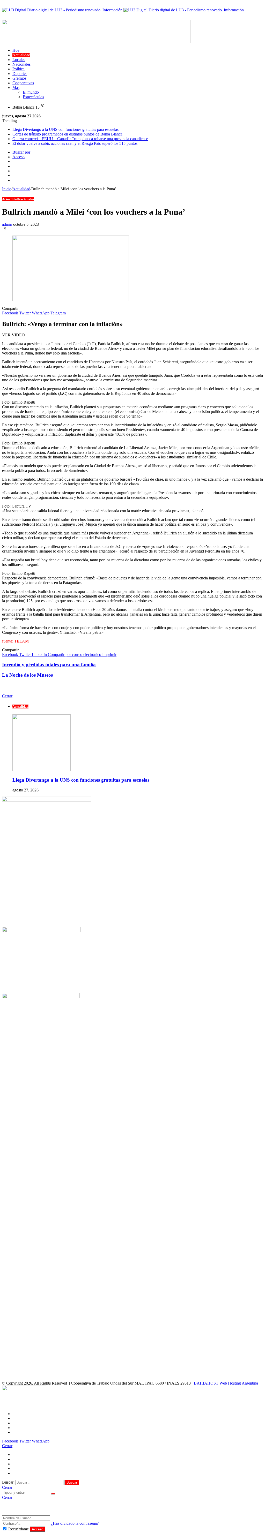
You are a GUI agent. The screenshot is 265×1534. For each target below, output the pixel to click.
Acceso (37, 1529)
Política (18, 69)
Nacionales (21, 64)
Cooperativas (23, 83)
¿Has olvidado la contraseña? (75, 1523)
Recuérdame (18, 1529)
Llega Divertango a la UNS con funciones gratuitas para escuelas (65, 129)
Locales (18, 59)
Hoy (16, 50)
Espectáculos (33, 97)
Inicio (6, 189)
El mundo (31, 92)
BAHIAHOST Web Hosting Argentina (226, 1383)
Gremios (19, 78)
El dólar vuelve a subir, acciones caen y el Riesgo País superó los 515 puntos (74, 143)
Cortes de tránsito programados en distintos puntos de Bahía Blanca (67, 134)
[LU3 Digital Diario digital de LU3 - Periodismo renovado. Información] (123, 10)
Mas (15, 87)
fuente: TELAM (15, 641)
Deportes (19, 73)
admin (7, 224)
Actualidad (21, 55)
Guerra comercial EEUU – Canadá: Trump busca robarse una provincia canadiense (80, 139)
